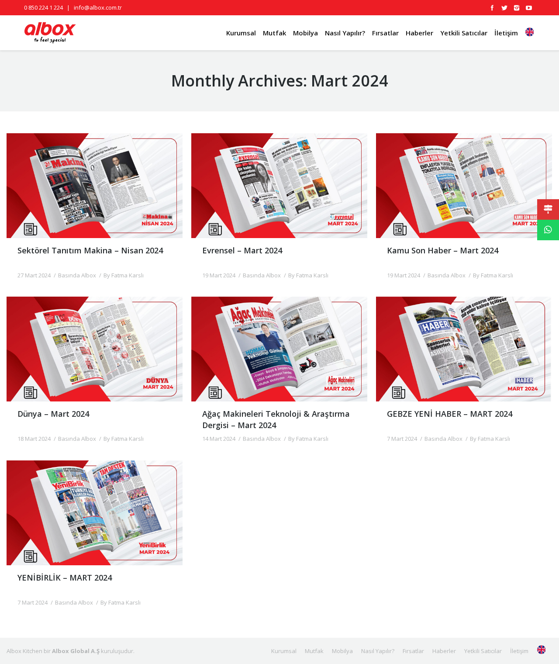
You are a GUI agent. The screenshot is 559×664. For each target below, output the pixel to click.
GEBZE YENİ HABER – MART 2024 (449, 413)
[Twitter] (504, 8)
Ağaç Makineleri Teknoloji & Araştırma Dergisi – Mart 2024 (276, 419)
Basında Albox (77, 275)
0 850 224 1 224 (43, 7)
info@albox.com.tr (98, 7)
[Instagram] (516, 8)
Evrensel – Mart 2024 (242, 250)
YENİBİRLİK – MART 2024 (64, 577)
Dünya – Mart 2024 (53, 413)
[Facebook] (492, 8)
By (124, 275)
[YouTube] (529, 8)
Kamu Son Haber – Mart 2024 (442, 250)
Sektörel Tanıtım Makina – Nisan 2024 (90, 250)
